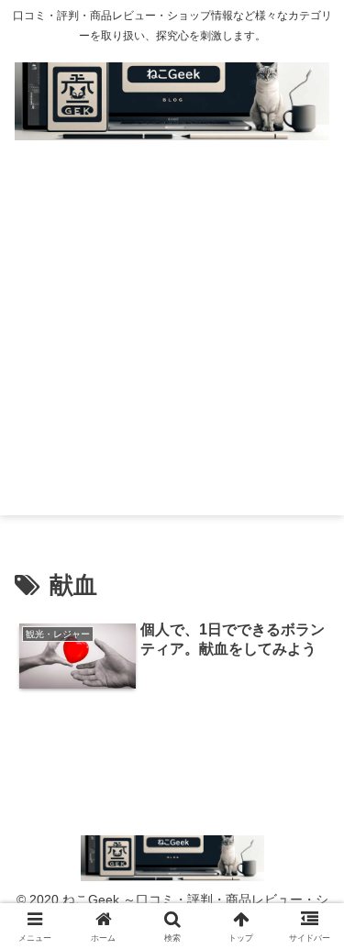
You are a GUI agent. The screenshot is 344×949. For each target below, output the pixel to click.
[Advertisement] (172, 343)
